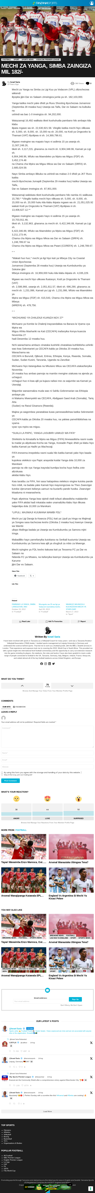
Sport (73, 938)
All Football (8, 1156)
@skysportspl (39, 1077)
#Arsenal (60, 1095)
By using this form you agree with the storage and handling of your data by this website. (43, 773)
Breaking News (9, 938)
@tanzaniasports (29, 1058)
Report (83, 621)
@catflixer (24, 1043)
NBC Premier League (12, 1158)
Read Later (26, 621)
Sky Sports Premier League (20, 1077)
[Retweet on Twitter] (8, 1039)
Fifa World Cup (73, 969)
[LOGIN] (92, 3)
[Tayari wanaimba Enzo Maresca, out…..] (23, 846)
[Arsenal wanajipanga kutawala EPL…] (23, 880)
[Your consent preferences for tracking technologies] (90, 1188)
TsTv (5, 1141)
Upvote (22, 686)
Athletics (7, 1132)
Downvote (72, 686)
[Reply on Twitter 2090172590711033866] (10, 1067)
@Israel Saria (14, 1058)
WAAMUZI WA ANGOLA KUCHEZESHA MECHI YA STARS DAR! (76, 606)
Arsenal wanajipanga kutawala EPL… (22, 895)
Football (21, 830)
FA (5, 1166)
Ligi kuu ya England (59, 938)
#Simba (71, 1095)
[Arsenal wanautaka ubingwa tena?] (71, 846)
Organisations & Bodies (13, 1143)
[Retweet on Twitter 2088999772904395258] (15, 1103)
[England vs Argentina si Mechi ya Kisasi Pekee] (71, 880)
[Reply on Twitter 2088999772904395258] (10, 1103)
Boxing (6, 1137)
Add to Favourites (55, 621)
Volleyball (7, 1134)
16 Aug (49, 1077)
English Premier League (13, 1160)
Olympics (7, 1130)
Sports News (36, 938)
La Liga (7, 1162)
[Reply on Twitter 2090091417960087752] (10, 1051)
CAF (5, 1164)
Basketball (8, 1139)
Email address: (40, 998)
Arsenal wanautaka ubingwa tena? (68, 862)
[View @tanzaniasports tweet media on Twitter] (11, 1045)
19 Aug (32, 1043)
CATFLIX (12, 1043)
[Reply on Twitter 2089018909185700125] (10, 1085)
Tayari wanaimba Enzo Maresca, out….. (23, 862)
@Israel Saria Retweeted (18, 1039)
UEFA (4, 971)
